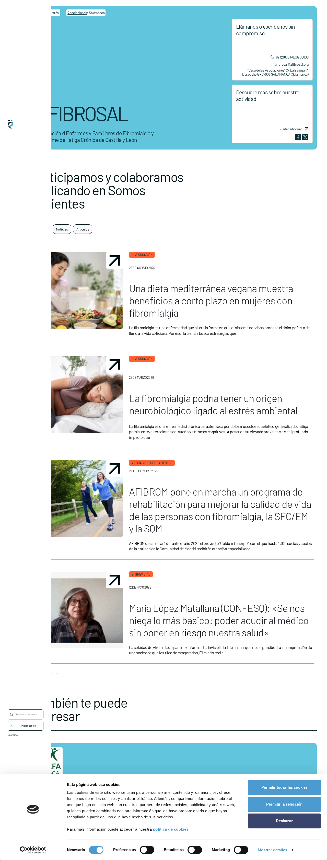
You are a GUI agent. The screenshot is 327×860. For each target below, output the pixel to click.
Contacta (13, 734)
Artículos (82, 229)
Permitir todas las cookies (284, 787)
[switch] (147, 850)
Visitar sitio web (290, 129)
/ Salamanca (85, 12)
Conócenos (24, 403)
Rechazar (284, 821)
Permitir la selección (284, 804)
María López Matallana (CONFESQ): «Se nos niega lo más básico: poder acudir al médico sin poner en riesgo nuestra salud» (219, 623)
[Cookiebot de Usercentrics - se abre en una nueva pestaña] (33, 850)
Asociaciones (25, 444)
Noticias (62, 229)
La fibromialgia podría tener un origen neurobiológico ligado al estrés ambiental (213, 404)
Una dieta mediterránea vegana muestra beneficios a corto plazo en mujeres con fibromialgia (211, 311)
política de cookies (171, 829)
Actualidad (24, 465)
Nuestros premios (28, 485)
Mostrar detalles (272, 850)
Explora (22, 424)
